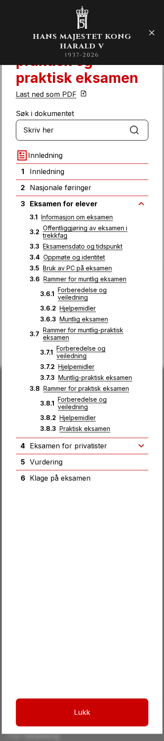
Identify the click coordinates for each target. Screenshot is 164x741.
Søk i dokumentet (45, 113)
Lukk (82, 712)
